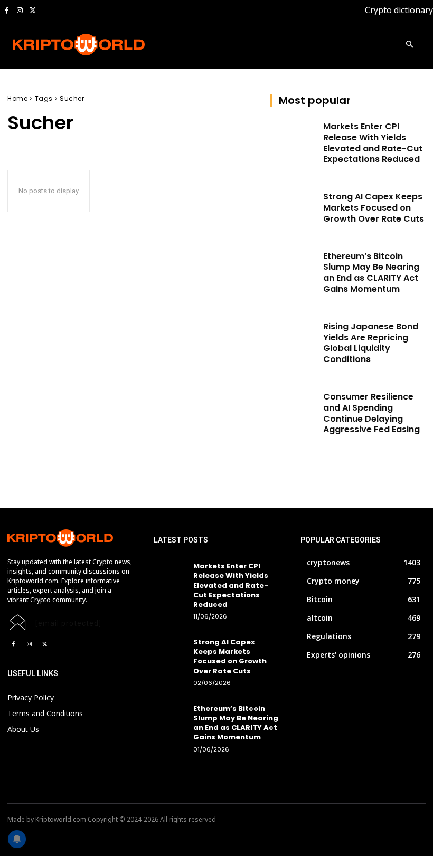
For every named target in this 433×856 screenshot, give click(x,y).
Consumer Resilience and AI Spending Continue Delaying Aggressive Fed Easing (371, 413)
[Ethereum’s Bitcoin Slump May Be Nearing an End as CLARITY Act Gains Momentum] (293, 267)
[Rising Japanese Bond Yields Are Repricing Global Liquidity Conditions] (293, 337)
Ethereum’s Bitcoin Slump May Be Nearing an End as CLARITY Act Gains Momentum (371, 272)
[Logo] (53, 44)
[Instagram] (19, 10)
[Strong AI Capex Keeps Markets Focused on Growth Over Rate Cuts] (293, 208)
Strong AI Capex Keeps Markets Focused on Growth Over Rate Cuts (373, 208)
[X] (32, 10)
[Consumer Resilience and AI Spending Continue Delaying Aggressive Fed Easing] (293, 408)
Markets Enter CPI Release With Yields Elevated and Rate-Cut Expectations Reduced (372, 142)
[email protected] (68, 623)
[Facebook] (6, 10)
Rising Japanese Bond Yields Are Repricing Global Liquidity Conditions (370, 342)
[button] (409, 45)
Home (17, 98)
